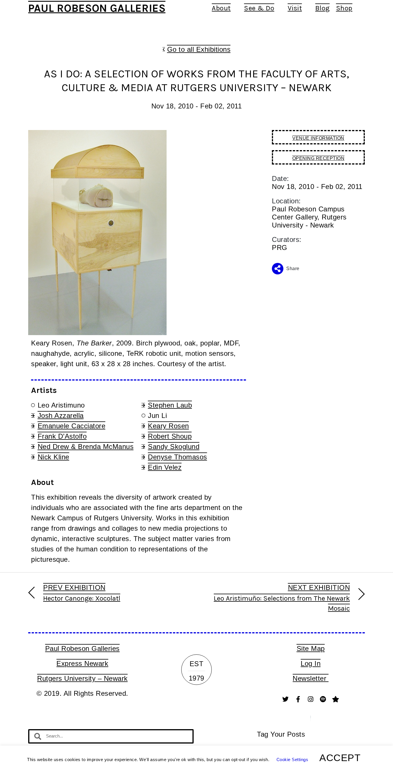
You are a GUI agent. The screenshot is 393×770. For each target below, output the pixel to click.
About (221, 8)
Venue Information (318, 138)
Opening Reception (318, 158)
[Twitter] (286, 699)
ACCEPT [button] (339, 757)
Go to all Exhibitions (199, 49)
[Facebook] (298, 699)
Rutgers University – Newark (82, 678)
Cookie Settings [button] (292, 759)
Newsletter (311, 678)
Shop (344, 8)
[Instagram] (311, 699)
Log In (310, 663)
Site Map (311, 648)
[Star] (336, 699)
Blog (322, 8)
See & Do (259, 8)
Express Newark (82, 663)
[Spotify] (323, 699)
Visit (295, 8)
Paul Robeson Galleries (96, 8)
